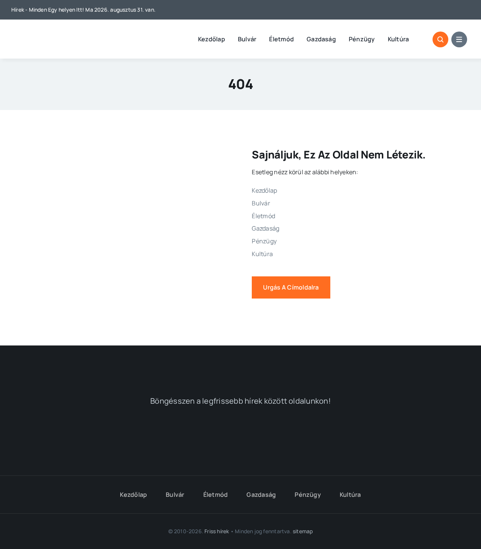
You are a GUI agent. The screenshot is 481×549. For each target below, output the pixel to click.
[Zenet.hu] (136, 436)
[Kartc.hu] (345, 437)
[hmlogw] (240, 363)
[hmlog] (50, 33)
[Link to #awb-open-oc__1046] (440, 39)
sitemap (303, 531)
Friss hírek (216, 531)
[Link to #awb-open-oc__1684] (459, 39)
